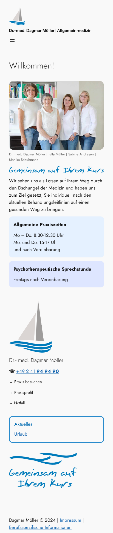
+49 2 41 (37, 371)
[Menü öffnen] (12, 40)
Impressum (70, 520)
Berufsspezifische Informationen (40, 527)
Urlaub (20, 434)
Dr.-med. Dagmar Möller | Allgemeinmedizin (50, 30)
